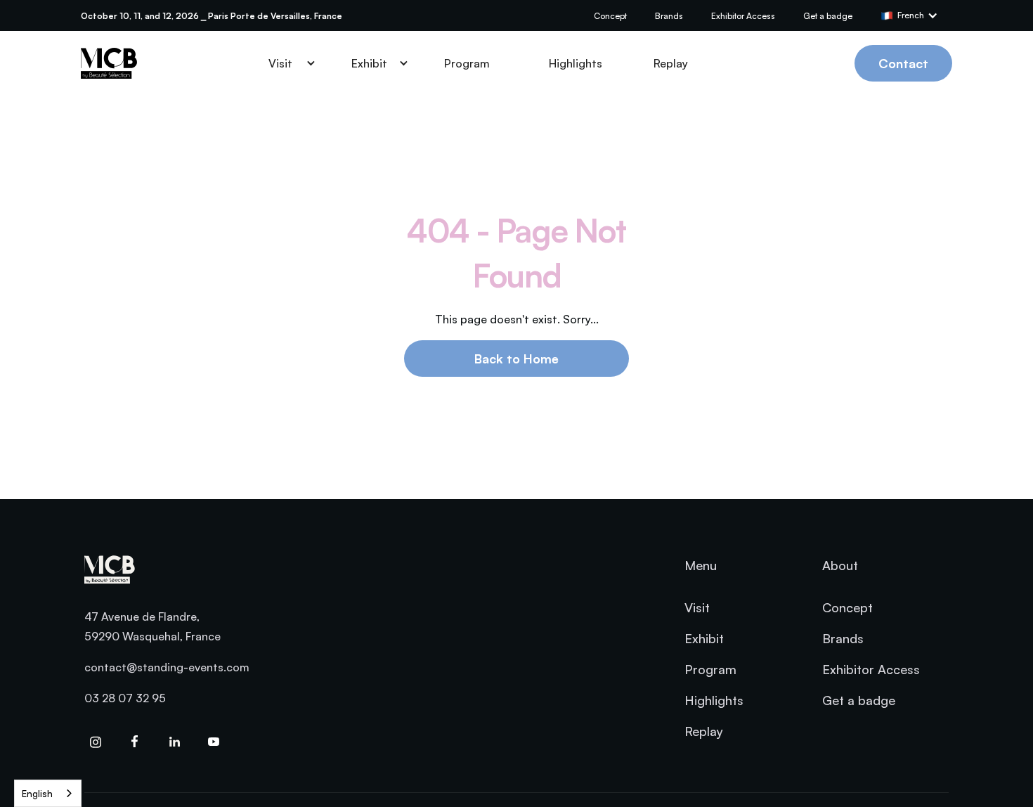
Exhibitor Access (743, 16)
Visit (697, 607)
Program (467, 63)
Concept (610, 16)
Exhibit (704, 638)
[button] (916, 15)
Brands (669, 16)
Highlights (575, 63)
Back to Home (516, 358)
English (37, 793)
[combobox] (48, 793)
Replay (671, 63)
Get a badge (827, 16)
